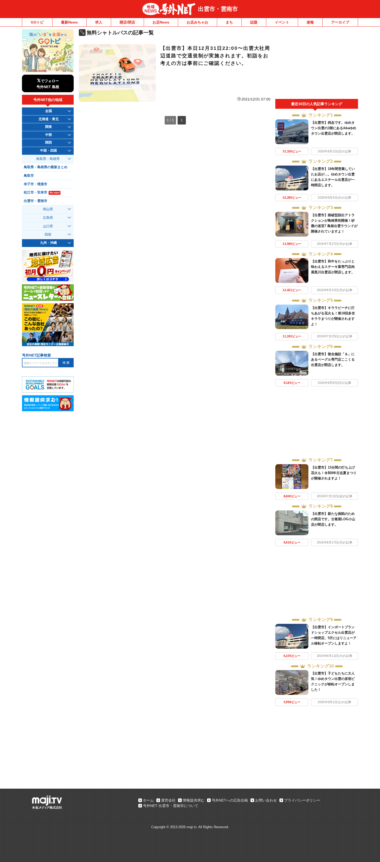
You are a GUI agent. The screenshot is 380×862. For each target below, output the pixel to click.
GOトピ (37, 22)
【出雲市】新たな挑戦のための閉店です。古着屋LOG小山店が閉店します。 (333, 519)
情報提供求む (193, 800)
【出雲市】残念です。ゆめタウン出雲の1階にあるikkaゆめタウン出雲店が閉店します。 (333, 128)
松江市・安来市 (41, 192)
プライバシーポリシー (302, 800)
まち (229, 22)
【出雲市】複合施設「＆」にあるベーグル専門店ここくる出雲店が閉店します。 (333, 359)
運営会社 (168, 800)
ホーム (148, 800)
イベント (282, 22)
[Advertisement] (316, 64)
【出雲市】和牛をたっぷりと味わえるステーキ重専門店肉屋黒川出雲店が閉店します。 (333, 266)
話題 (253, 22)
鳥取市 (29, 175)
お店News (161, 22)
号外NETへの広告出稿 (230, 800)
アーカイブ (340, 22)
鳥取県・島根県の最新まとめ (45, 167)
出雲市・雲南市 (218, 9)
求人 (98, 22)
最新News (69, 22)
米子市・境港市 (35, 184)
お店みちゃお (197, 22)
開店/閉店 (127, 22)
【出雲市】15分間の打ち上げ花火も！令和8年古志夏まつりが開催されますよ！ (333, 472)
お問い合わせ (266, 800)
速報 (310, 22)
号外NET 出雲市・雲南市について (170, 806)
